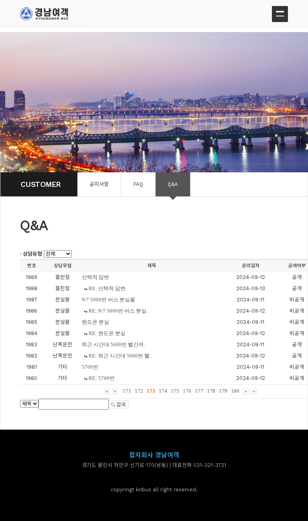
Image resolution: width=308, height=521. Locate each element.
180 (235, 391)
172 (139, 391)
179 (223, 391)
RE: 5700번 (102, 378)
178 (211, 391)
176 (187, 391)
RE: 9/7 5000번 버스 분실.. (119, 311)
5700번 (90, 367)
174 (163, 391)
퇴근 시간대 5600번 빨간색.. (114, 344)
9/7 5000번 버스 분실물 (108, 300)
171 (127, 391)
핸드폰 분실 (95, 322)
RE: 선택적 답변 (107, 288)
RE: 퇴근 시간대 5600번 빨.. (120, 356)
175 (175, 391)
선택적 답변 (95, 277)
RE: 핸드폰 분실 (107, 333)
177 (199, 391)
